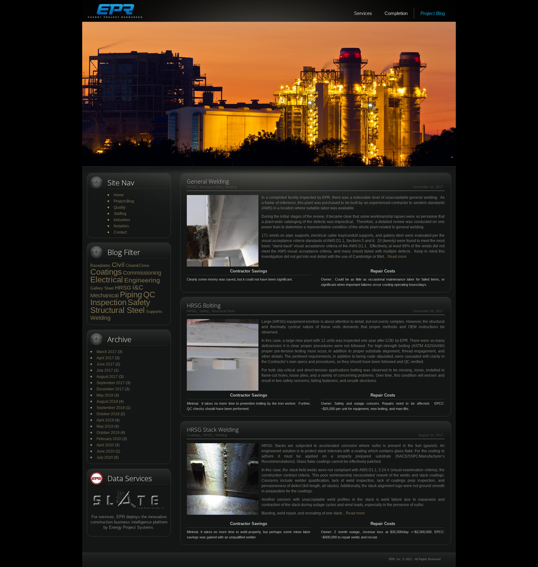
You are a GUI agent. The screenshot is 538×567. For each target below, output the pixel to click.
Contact (120, 232)
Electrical (106, 279)
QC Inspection (122, 298)
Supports (154, 311)
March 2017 (107, 352)
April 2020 (105, 445)
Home (119, 195)
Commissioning (142, 273)
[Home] (115, 11)
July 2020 (105, 457)
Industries (122, 220)
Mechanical (104, 295)
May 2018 (105, 395)
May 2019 (105, 426)
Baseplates (100, 265)
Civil (118, 264)
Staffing (120, 213)
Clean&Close (137, 265)
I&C (137, 287)
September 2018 (111, 408)
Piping (131, 294)
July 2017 (105, 370)
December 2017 (110, 389)
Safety (139, 302)
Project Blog (432, 13)
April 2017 (105, 358)
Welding (100, 318)
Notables (121, 226)
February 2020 (109, 439)
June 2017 (106, 364)
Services (363, 13)
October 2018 (108, 414)
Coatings (106, 272)
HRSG (123, 288)
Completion (396, 13)
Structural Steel (117, 310)
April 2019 (105, 420)
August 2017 (107, 376)
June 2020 (106, 451)
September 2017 (111, 383)
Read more (397, 256)
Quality (119, 207)
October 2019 (108, 432)
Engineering (142, 280)
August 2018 (107, 401)
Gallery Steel (102, 288)
